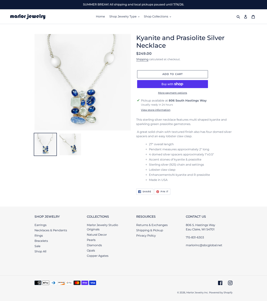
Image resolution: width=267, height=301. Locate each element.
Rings (39, 235)
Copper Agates (97, 256)
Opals (91, 250)
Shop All (40, 251)
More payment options (172, 92)
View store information (155, 110)
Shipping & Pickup (149, 230)
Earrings (40, 225)
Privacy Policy (146, 235)
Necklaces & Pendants (51, 230)
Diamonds (94, 245)
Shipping (142, 59)
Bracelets (41, 241)
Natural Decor (97, 234)
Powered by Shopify (220, 292)
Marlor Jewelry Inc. (197, 292)
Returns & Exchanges (152, 225)
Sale (38, 246)
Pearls (91, 240)
